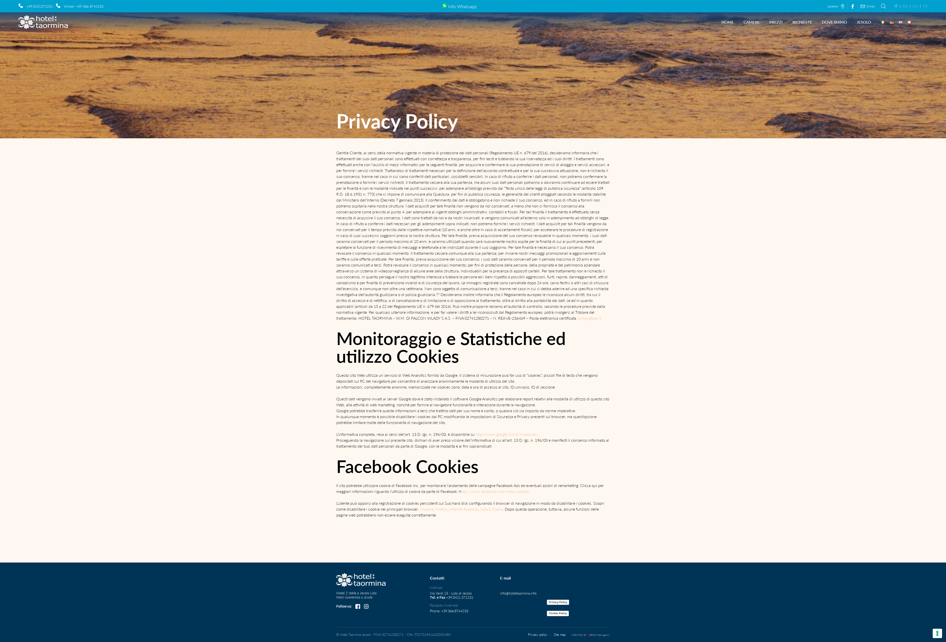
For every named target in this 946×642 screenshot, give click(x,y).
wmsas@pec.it (589, 318)
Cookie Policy (558, 613)
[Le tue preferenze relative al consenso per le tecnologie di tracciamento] (937, 633)
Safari (485, 509)
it (896, 6)
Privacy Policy (558, 602)
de (905, 6)
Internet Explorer (464, 509)
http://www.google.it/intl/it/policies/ (506, 434)
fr (925, 6)
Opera (497, 509)
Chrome (427, 509)
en (915, 6)
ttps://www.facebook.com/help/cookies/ (496, 491)
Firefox (442, 509)
